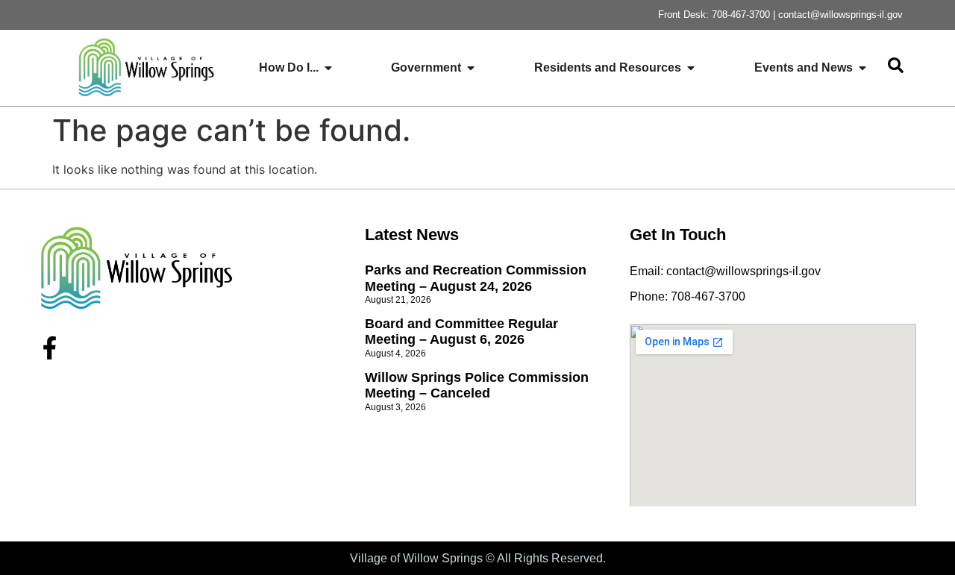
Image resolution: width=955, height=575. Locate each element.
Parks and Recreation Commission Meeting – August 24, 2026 (475, 278)
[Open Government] (471, 68)
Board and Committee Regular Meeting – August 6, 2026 (461, 332)
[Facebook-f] (49, 347)
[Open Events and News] (862, 68)
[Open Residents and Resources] (691, 68)
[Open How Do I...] (328, 68)
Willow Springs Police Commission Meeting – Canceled (477, 385)
